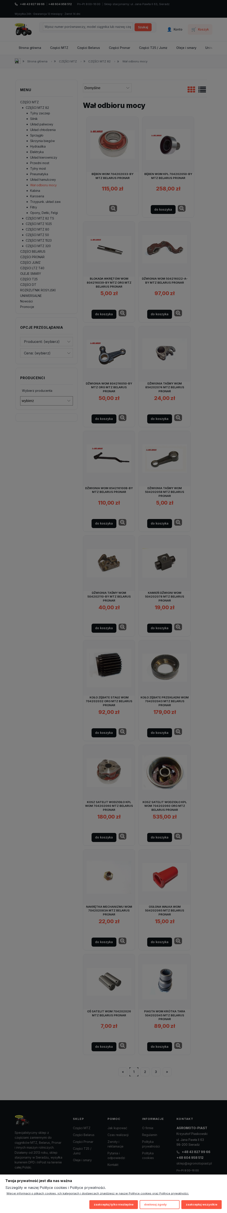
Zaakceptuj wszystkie (201, 1204)
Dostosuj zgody (155, 1204)
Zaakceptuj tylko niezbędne (113, 1204)
